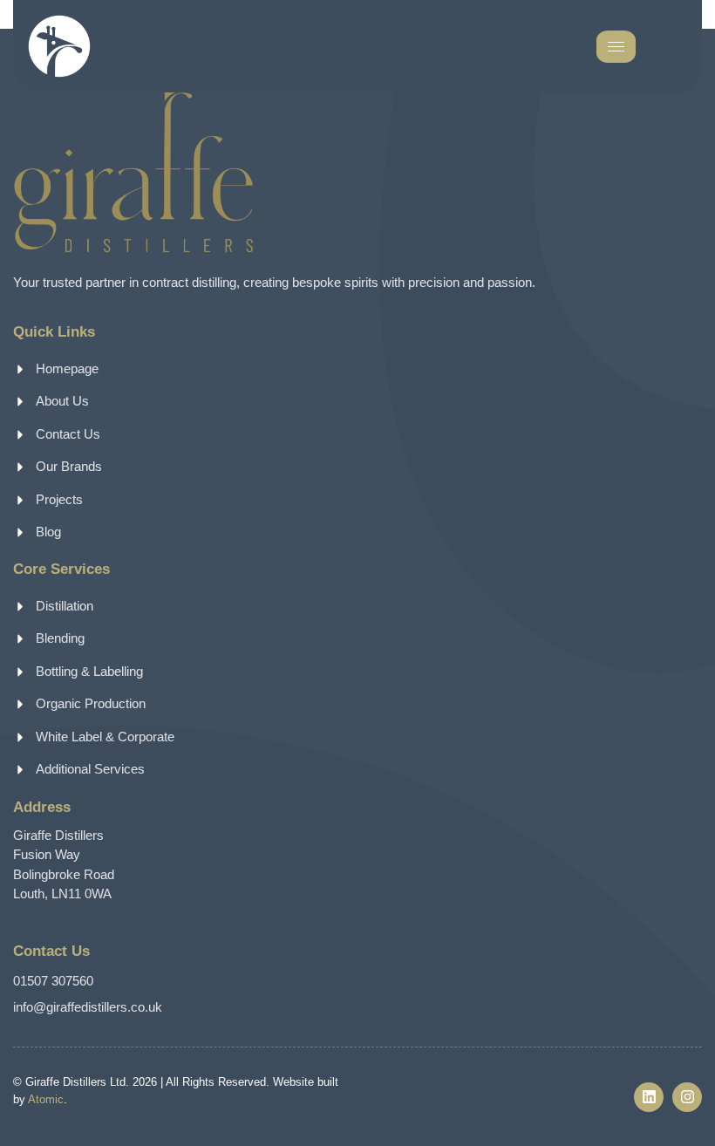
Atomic (46, 1099)
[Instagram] (687, 1097)
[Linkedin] (649, 1097)
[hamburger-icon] (616, 47)
